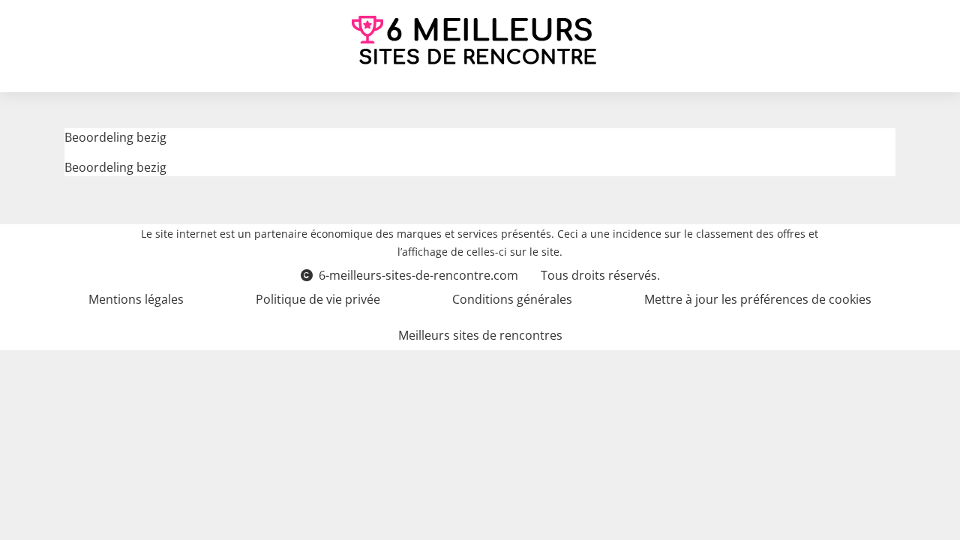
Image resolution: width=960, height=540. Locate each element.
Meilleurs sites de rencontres (480, 335)
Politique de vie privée (318, 299)
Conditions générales (512, 299)
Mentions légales (136, 299)
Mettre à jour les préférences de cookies (758, 299)
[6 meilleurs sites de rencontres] (474, 40)
